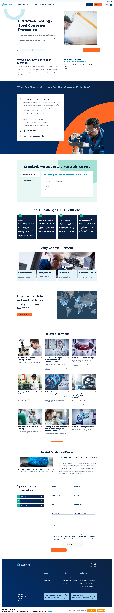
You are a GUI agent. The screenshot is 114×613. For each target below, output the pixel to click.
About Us (50, 4)
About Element (47, 580)
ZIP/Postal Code (56, 513)
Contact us (98, 4)
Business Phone (78, 504)
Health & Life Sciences (86, 583)
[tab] (30, 174)
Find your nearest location (24, 511)
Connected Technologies (86, 586)
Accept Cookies (101, 610)
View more (66, 68)
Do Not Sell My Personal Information (77, 610)
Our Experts (34, 4)
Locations (89, 4)
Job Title (76, 495)
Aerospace (82, 577)
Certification (65, 583)
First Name (54, 486)
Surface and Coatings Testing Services (22, 7)
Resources (41, 4)
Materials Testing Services (10, 7)
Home (3, 7)
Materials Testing (66, 577)
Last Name (77, 486)
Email (53, 504)
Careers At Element (49, 577)
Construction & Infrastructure (87, 580)
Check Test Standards (39, 50)
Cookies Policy (50, 611)
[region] (57, 610)
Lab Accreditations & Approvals (101, 1)
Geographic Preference (80, 513)
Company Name (56, 495)
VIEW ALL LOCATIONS (24, 314)
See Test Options (27, 50)
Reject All (91, 610)
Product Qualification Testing (69, 580)
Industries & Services (22, 4)
